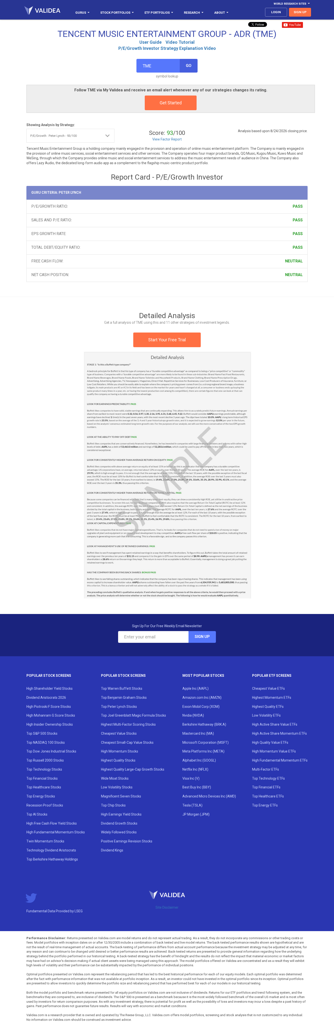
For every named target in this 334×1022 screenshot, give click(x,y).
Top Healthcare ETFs (268, 796)
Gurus (80, 12)
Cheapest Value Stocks (119, 733)
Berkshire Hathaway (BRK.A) (204, 724)
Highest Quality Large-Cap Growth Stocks (132, 769)
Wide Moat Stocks (115, 778)
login (276, 12)
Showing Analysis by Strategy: (50, 125)
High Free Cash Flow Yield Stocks (51, 823)
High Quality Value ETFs (270, 742)
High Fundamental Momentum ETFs (280, 760)
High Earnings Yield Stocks (121, 814)
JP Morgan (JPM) (196, 814)
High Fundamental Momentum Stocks (55, 832)
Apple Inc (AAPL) (195, 688)
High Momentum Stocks (119, 751)
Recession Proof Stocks (44, 805)
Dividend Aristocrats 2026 (46, 697)
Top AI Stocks (36, 814)
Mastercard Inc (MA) (198, 733)
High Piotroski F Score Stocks (48, 707)
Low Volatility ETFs (266, 715)
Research (192, 12)
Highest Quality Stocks (118, 760)
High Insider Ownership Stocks (49, 724)
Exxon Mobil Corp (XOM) (201, 707)
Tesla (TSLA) (192, 805)
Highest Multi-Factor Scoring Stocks (128, 724)
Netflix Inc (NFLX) (195, 769)
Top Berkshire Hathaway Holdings (52, 859)
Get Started (171, 102)
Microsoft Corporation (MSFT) (205, 742)
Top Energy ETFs (265, 805)
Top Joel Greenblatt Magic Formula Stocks (133, 715)
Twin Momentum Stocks (45, 841)
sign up (300, 12)
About (219, 12)
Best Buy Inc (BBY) (196, 787)
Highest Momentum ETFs (271, 697)
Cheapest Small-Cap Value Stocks (127, 742)
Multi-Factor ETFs (265, 769)
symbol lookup (167, 76)
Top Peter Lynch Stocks (119, 707)
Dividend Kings (112, 850)
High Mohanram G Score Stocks (50, 715)
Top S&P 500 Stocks (41, 733)
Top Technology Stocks (44, 769)
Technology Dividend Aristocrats (51, 850)
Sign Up (202, 636)
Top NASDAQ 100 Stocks (45, 742)
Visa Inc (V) (191, 778)
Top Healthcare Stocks (43, 787)
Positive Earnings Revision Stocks (126, 841)
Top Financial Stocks (42, 778)
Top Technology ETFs (268, 778)
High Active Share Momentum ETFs (279, 733)
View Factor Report (167, 139)
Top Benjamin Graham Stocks (124, 697)
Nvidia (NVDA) (193, 715)
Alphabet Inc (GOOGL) (199, 760)
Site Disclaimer (167, 907)
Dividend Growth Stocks (119, 823)
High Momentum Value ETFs (274, 751)
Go (188, 65)
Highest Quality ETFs (268, 707)
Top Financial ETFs (266, 787)
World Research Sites (290, 3)
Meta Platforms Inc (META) (203, 751)
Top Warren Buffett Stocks (121, 688)
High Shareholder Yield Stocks (49, 688)
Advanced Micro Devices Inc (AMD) (209, 796)
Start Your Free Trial (167, 339)
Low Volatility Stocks (117, 787)
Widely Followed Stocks (119, 832)
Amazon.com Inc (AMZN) (202, 697)
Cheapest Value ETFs (268, 688)
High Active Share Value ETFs (274, 724)
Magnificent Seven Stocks (121, 796)
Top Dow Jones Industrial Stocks (51, 751)
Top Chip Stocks (113, 805)
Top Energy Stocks (40, 796)
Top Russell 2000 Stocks (45, 760)
